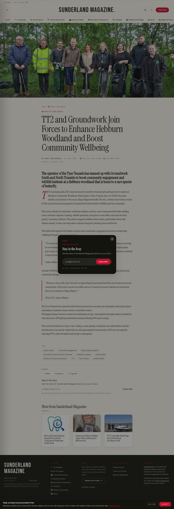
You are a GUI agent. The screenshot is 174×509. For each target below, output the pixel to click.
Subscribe (103, 262)
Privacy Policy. (114, 506)
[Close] (112, 239)
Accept (165, 504)
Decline (152, 504)
